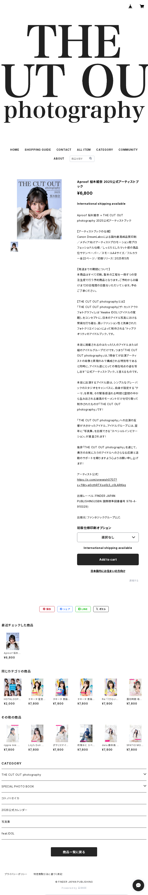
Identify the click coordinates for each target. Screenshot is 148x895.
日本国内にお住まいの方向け (108, 571)
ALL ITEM (84, 149)
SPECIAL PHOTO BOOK (18, 786)
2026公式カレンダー (15, 810)
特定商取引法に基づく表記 (48, 874)
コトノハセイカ (10, 798)
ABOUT (59, 158)
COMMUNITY (128, 149)
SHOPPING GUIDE (38, 149)
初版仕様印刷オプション (94, 528)
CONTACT (64, 149)
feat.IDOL (8, 833)
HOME (14, 149)
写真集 (6, 821)
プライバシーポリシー (16, 874)
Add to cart (108, 559)
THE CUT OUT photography (21, 774)
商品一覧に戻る (74, 852)
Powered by (70, 888)
